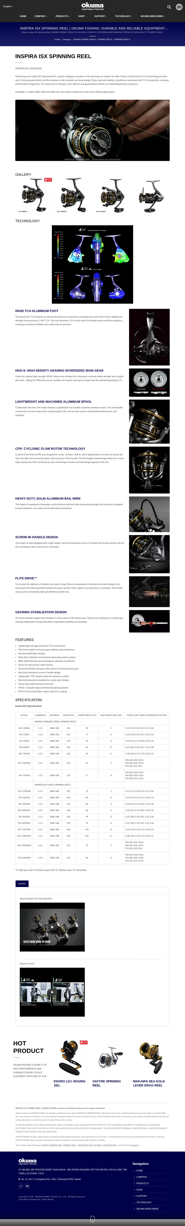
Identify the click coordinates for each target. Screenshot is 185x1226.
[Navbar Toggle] (179, 7)
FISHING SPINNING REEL (52, 1145)
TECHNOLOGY (123, 16)
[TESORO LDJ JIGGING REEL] (113, 1058)
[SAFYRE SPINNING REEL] (153, 1058)
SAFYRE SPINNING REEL (149, 1083)
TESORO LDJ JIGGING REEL (111, 1083)
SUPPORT (100, 16)
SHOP (81, 16)
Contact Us (134, 1145)
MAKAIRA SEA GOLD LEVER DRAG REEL (70, 1083)
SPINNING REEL (69, 1145)
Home (57, 39)
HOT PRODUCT (28, 1047)
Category (67, 39)
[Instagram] (21, 1186)
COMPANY (40, 16)
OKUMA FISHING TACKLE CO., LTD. (51, 1197)
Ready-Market (48, 1199)
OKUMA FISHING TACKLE (84, 39)
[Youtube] (27, 1186)
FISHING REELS (105, 39)
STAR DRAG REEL (110, 1145)
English (7, 6)
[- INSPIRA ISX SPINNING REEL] (34, 196)
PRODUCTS (62, 16)
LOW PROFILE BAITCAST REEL (89, 1145)
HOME (23, 16)
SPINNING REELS (122, 39)
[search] (169, 7)
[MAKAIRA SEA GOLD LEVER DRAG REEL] (72, 1058)
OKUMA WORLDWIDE (152, 16)
